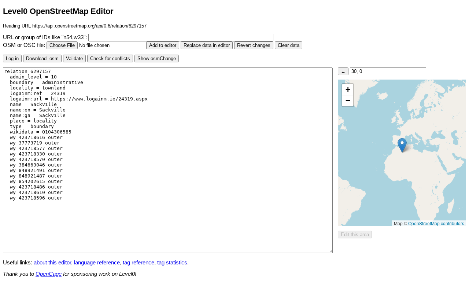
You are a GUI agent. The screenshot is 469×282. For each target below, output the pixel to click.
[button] (402, 145)
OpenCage (49, 274)
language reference (97, 262)
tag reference (138, 262)
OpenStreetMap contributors (436, 223)
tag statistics (172, 262)
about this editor (52, 262)
